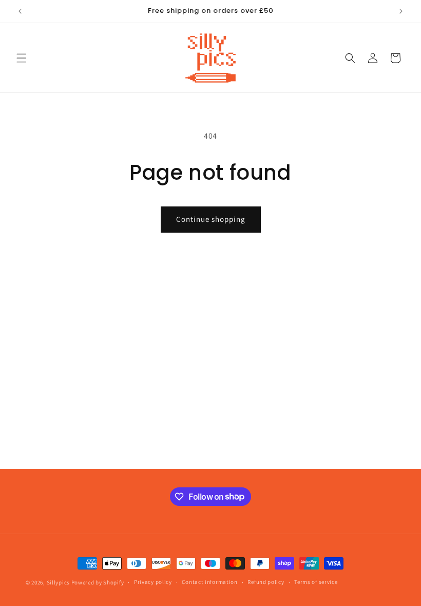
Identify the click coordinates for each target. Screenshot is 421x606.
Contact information (209, 581)
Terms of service (315, 581)
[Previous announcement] (20, 11)
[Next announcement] (401, 11)
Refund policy (265, 581)
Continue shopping (210, 219)
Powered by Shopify (97, 582)
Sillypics (59, 582)
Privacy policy (153, 581)
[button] (21, 58)
